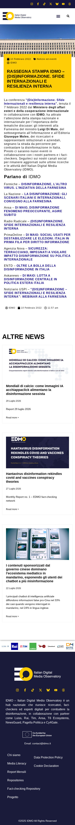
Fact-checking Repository (23, 788)
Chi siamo (13, 755)
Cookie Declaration (46, 765)
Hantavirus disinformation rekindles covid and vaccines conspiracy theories (34, 477)
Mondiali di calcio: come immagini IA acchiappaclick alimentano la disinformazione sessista (34, 390)
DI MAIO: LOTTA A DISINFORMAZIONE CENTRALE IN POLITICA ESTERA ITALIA (30, 279)
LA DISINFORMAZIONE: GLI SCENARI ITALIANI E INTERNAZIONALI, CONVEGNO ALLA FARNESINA (35, 197)
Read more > (12, 417)
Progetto (12, 797)
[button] (58, 16)
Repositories (15, 780)
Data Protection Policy (48, 757)
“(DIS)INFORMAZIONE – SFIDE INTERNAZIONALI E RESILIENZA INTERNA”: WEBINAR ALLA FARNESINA (35, 293)
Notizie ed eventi (47, 59)
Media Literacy (16, 763)
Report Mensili (16, 771)
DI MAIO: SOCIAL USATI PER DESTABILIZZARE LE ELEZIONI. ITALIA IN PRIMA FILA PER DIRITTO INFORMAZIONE (37, 238)
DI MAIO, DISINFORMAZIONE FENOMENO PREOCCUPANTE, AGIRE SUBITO (33, 211)
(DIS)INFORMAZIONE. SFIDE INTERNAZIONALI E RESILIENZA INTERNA (34, 225)
